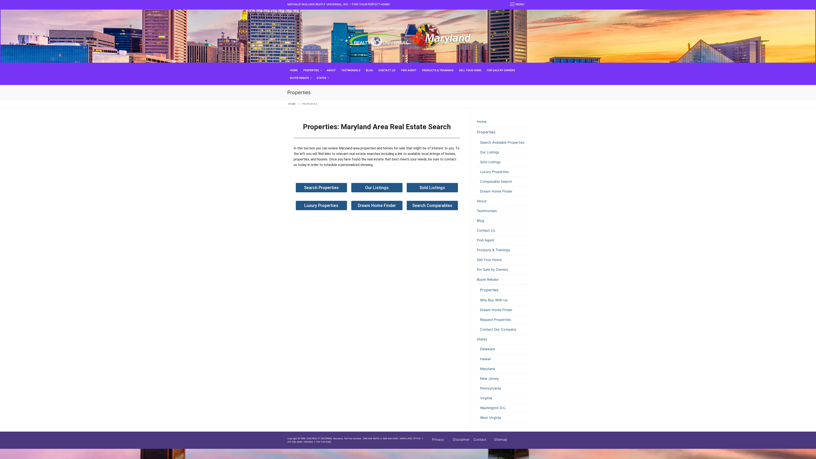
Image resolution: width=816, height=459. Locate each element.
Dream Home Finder (496, 191)
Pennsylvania (490, 388)
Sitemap (500, 439)
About (482, 201)
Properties (486, 132)
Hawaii (485, 359)
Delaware (487, 349)
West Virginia (490, 417)
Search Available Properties (502, 142)
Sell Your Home (489, 260)
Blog (480, 220)
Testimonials (487, 211)
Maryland (487, 369)
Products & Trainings (493, 250)
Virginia (486, 398)
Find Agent (485, 240)
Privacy (438, 439)
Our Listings (489, 152)
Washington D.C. (493, 408)
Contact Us (486, 230)
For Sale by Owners (492, 269)
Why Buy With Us (494, 300)
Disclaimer (461, 439)
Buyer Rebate (487, 279)
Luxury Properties (494, 172)
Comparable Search (496, 181)
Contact (479, 439)
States (482, 339)
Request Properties (495, 319)
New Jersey (489, 378)
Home (292, 103)
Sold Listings (490, 162)
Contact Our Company (498, 329)
